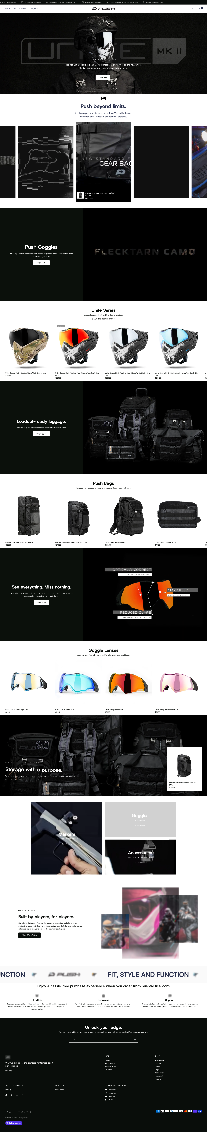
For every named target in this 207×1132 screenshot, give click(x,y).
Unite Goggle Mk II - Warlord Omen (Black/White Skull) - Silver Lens (128, 374)
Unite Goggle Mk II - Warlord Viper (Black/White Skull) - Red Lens (77, 374)
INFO (107, 1056)
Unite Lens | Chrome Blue (64, 710)
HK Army (108, 1070)
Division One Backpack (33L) (115, 543)
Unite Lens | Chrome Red (114, 710)
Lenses (157, 1067)
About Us (34, 9)
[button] (103, 77)
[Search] (196, 9)
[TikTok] (23, 1095)
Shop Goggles (140, 825)
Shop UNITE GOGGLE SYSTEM (103, 319)
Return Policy (110, 1063)
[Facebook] (7, 1095)
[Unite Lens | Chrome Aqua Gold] (28, 683)
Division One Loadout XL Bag (165, 543)
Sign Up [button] (8, 1090)
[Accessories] (140, 857)
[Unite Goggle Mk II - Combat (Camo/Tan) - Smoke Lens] (28, 346)
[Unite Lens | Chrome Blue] (78, 683)
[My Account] (192, 9)
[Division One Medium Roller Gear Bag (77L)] (78, 516)
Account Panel (110, 1067)
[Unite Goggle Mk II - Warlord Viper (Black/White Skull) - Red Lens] (78, 346)
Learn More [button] (59, 1090)
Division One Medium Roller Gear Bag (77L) (71, 543)
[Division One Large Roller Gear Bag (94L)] (28, 516)
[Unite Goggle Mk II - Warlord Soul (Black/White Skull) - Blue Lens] (178, 346)
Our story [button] (8, 1071)
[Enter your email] (135, 1039)
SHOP (157, 1056)
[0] (200, 9)
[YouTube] (18, 1095)
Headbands (159, 1076)
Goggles (158, 1063)
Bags (157, 1070)
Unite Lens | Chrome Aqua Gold (16, 710)
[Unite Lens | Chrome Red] (128, 683)
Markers (158, 1079)
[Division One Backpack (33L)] (128, 516)
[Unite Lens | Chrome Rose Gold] (178, 683)
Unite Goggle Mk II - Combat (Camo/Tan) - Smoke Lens (25, 373)
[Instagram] (13, 1095)
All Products (159, 1060)
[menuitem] (8, 8)
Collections (19, 9)
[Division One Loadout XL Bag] (178, 516)
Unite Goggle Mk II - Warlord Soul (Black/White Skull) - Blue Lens (176, 374)
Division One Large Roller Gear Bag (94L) (100, 193)
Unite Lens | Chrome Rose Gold (166, 710)
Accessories (159, 1073)
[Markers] (66, 838)
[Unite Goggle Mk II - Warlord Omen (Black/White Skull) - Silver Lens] (128, 346)
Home (7, 9)
